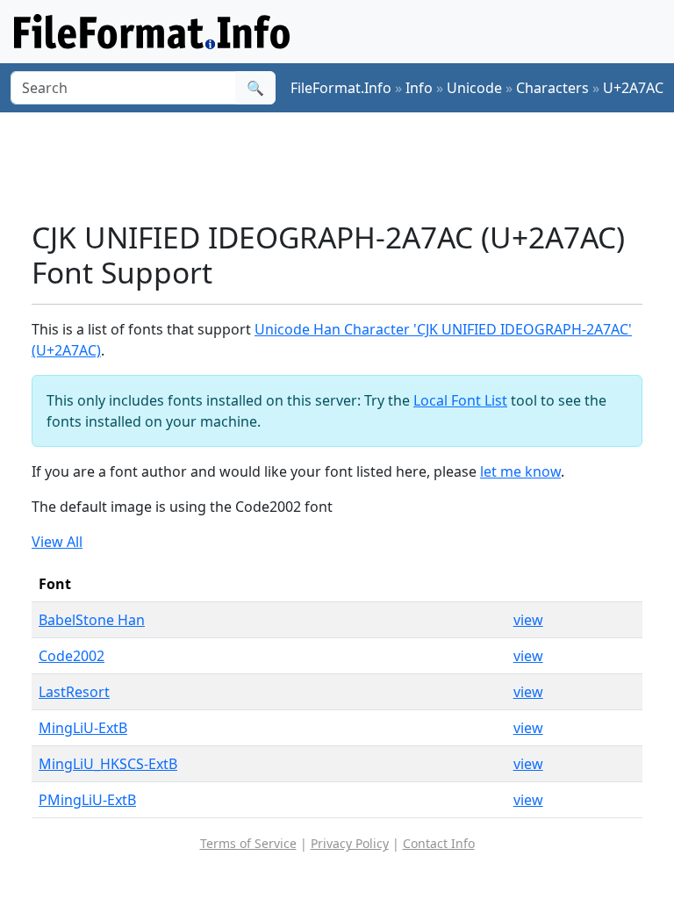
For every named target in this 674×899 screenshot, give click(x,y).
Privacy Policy (350, 843)
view (528, 619)
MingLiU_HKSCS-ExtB (108, 763)
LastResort (74, 691)
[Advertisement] (351, 165)
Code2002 (71, 655)
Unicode (474, 87)
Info (419, 87)
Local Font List (460, 400)
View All (57, 541)
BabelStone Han (92, 619)
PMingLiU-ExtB (87, 799)
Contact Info (439, 843)
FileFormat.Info (340, 87)
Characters (552, 87)
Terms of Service (248, 843)
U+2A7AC (633, 87)
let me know (520, 471)
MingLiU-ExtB (83, 727)
